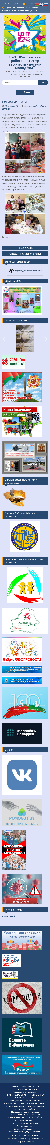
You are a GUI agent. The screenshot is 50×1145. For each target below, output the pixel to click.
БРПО (32, 1098)
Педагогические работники (32, 1103)
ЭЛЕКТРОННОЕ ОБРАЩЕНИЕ (25, 1123)
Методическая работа (25, 1109)
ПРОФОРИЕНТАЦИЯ (20, 1115)
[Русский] (45, 4)
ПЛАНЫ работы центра (16, 1095)
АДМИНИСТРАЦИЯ (30, 1086)
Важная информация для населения (25, 1132)
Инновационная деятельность (25, 1112)
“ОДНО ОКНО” (37, 1095)
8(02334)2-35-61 (14, 4)
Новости (9, 237)
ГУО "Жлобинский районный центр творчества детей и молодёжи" (25, 62)
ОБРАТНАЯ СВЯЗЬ (25, 1120)
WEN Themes (28, 1141)
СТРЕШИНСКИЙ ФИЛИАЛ (25, 1089)
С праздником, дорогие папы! (25, 253)
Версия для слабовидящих (27, 271)
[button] (4, 339)
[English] (41, 4)
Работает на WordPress (18, 1138)
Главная (14, 1086)
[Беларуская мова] (36, 4)
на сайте (9, 916)
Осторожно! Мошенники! (25, 1129)
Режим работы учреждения (25, 1092)
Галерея (36, 1115)
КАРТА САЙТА (35, 1118)
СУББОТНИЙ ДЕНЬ (17, 1118)
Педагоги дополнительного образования (25, 1106)
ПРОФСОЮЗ (20, 1098)
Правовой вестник (25, 1126)
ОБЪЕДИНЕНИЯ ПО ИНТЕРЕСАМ (25, 1101)
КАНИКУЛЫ (11, 1103)
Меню (27, 92)
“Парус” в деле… (25, 247)
